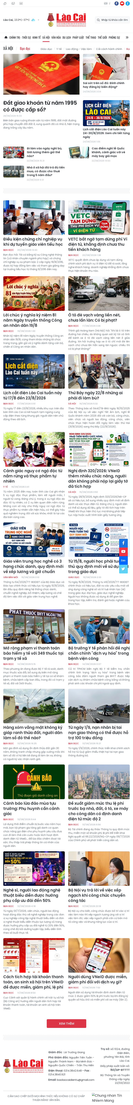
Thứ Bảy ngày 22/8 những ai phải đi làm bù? (95, 395)
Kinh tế (37, 37)
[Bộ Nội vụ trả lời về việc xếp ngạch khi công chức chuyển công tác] (99, 868)
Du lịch (67, 37)
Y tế (59, 49)
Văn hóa (56, 37)
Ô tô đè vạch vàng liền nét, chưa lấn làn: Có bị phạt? (94, 318)
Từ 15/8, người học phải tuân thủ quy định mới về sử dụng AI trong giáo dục (98, 566)
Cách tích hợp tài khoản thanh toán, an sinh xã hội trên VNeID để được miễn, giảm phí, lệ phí (33, 982)
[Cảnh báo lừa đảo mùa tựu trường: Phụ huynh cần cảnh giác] (34, 782)
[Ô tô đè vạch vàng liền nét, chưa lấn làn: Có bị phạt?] (99, 293)
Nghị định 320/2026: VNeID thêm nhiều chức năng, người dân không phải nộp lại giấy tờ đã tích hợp (98, 478)
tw (123, 569)
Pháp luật (78, 37)
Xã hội (46, 37)
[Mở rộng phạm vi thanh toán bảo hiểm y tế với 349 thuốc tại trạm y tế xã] (34, 626)
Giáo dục (46, 49)
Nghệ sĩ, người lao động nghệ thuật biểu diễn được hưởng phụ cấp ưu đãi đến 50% (31, 895)
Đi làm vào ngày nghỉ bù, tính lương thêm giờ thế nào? (44, 152)
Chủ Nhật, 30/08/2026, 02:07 (5, 3)
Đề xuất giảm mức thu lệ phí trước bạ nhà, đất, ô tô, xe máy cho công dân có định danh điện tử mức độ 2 (98, 811)
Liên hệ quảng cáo (21, 3)
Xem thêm (66, 1023)
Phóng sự (114, 37)
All (127, 37)
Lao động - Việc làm (79, 49)
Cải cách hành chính (109, 49)
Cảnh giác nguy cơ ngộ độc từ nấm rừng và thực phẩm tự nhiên (32, 476)
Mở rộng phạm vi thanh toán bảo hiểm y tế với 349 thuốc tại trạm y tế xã (33, 653)
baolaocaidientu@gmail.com (75, 1080)
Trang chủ (5, 37)
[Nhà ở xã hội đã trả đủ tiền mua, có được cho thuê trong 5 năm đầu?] (13, 171)
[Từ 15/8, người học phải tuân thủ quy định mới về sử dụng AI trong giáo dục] (99, 539)
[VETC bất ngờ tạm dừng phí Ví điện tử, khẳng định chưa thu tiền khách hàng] (99, 217)
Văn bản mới (10, 577)
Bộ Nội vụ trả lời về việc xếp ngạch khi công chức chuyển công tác (96, 895)
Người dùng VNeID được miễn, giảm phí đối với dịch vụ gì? (97, 979)
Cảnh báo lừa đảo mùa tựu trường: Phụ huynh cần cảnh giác (31, 808)
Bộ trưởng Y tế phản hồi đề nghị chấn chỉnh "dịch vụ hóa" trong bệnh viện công (99, 653)
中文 (109, 3)
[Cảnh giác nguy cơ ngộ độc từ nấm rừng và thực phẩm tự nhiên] (34, 449)
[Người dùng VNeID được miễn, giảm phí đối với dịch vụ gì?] (99, 955)
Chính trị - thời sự (20, 37)
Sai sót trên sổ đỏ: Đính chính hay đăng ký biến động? (103, 85)
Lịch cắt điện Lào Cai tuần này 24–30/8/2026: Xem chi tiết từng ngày (106, 133)
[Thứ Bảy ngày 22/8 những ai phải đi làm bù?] (99, 371)
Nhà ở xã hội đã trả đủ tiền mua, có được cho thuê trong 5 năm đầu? (46, 171)
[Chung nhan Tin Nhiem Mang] (111, 1098)
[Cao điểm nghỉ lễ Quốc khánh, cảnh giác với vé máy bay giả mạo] (78, 152)
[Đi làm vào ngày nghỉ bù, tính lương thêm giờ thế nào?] (13, 152)
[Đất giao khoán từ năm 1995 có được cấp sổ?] (41, 75)
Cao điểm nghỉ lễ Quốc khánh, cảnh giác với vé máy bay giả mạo (108, 152)
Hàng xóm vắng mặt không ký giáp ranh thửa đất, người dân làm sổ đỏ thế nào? (32, 733)
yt (122, 3)
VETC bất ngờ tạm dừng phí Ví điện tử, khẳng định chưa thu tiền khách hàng (97, 244)
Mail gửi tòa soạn (13, 3)
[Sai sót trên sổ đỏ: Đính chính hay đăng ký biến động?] (106, 67)
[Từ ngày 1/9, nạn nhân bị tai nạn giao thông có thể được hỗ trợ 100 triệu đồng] (99, 706)
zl (128, 3)
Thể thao (91, 37)
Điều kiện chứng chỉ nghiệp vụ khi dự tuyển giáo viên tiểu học (33, 242)
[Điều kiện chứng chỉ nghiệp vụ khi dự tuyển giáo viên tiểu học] (34, 217)
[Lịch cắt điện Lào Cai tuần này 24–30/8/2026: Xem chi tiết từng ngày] (106, 113)
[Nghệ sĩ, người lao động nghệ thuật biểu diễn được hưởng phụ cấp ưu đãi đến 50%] (34, 868)
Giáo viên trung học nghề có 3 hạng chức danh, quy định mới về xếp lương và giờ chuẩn (33, 566)
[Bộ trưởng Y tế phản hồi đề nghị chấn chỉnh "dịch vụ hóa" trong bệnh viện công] (99, 626)
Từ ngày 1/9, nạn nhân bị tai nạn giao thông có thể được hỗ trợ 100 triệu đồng (98, 733)
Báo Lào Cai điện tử (66, 20)
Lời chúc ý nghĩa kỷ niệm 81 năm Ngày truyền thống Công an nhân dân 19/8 (32, 320)
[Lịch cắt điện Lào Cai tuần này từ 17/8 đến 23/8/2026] (34, 371)
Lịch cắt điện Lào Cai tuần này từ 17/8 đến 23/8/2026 (32, 395)
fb (116, 3)
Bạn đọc (25, 48)
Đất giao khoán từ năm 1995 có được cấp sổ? (40, 106)
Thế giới (102, 37)
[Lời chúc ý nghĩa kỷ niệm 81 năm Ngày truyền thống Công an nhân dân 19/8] (34, 293)
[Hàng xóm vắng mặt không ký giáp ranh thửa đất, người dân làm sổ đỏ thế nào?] (34, 706)
